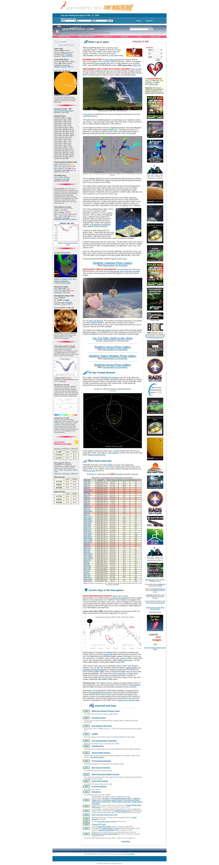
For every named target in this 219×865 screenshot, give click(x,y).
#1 (100, 677)
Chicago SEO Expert (99, 824)
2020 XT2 (87, 527)
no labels (67, 95)
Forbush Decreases (124, 660)
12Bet (155, 644)
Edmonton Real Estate (106, 830)
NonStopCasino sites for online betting (104, 834)
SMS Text (137, 65)
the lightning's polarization (100, 224)
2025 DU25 (88, 490)
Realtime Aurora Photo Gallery (112, 364)
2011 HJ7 (87, 576)
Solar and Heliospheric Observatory (104, 741)
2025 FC (87, 492)
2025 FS (87, 513)
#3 (106, 677)
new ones (91, 471)
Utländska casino (151, 595)
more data (66, 65)
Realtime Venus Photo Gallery (113, 347)
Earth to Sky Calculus (120, 598)
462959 (86, 562)
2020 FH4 (87, 531)
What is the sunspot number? (64, 111)
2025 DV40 (88, 537)
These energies (134, 685)
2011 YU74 (88, 579)
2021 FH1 (87, 507)
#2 (103, 677)
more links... (126, 841)
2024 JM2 (87, 566)
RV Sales (106, 798)
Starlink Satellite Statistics (101, 753)
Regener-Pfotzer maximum (101, 692)
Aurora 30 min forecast (100, 781)
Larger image (93, 455)
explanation (58, 65)
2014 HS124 (88, 558)
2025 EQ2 (87, 494)
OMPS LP (58, 421)
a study (119, 670)
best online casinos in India (107, 821)
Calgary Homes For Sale (110, 828)
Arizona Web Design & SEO (121, 798)
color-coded (112, 453)
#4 (108, 677)
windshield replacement (122, 811)
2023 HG (87, 544)
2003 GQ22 (88, 540)
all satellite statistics (97, 757)
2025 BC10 (88, 533)
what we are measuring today (128, 700)
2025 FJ (87, 505)
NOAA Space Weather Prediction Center (106, 711)
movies (102, 455)
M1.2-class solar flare (113, 59)
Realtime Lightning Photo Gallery (112, 262)
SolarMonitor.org (98, 746)
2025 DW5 (87, 519)
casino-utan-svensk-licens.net (155, 603)
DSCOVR (69, 54)
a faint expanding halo (102, 63)
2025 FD (87, 486)
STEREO (95, 734)
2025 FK (87, 509)
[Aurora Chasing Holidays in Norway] (155, 162)
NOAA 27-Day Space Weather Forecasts (105, 774)
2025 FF (87, 496)
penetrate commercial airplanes (94, 670)
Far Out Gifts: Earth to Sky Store (112, 338)
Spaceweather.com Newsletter (115, 266)
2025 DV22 (88, 521)
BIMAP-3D (113, 129)
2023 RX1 (87, 548)
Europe (64, 279)
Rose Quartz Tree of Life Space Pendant (125, 271)
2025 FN (87, 484)
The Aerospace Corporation (101, 761)
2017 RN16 (88, 556)
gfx (72, 170)
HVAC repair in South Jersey (101, 802)
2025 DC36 (88, 554)
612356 (86, 572)
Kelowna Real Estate (104, 826)
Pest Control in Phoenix (131, 800)
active (61, 470)
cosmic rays (121, 673)
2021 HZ (87, 570)
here (124, 259)
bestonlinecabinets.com (156, 337)
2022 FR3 (87, 525)
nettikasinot (161, 584)
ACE (63, 54)
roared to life (108, 654)
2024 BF (87, 564)
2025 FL (87, 498)
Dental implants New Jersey (121, 802)
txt (75, 170)
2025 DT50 (88, 581)
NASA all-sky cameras (110, 377)
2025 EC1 (87, 482)
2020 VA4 (87, 523)
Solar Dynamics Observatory (102, 726)
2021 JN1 (87, 568)
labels (62, 95)
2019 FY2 (87, 560)
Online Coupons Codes (153, 607)
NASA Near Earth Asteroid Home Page (104, 815)
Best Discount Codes (157, 608)
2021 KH (87, 574)
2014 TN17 (88, 517)
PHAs (110, 465)
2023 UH (87, 550)
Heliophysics (96, 792)
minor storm (68, 470)
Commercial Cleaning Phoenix (113, 800)
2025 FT (87, 515)
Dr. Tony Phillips (130, 854)
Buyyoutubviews (150, 580)
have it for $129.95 (96, 321)
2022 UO (87, 552)
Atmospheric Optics (99, 718)
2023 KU (87, 546)
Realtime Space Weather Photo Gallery (112, 355)
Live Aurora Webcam (99, 786)
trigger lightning (131, 668)
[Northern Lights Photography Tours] (155, 310)
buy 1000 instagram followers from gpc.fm (155, 648)
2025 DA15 (88, 511)
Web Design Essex (155, 612)
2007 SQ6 (87, 535)
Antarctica (64, 281)
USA (70, 279)
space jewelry (106, 330)
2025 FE (87, 503)
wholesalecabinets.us (158, 589)
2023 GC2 (87, 529)
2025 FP (87, 488)
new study (88, 114)
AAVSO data (153, 84)
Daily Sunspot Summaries (101, 768)
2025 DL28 (88, 542)
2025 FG (87, 501)
